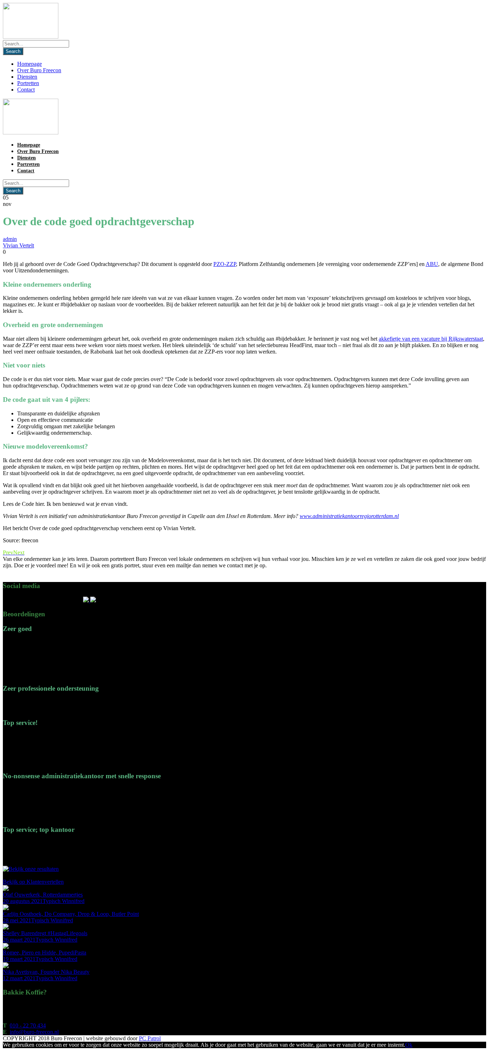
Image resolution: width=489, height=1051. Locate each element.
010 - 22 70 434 (28, 1025)
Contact (26, 90)
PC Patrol (150, 1038)
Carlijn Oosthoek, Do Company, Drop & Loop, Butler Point (71, 914)
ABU (432, 264)
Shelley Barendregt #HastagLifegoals (45, 933)
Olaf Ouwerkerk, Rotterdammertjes (43, 895)
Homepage (29, 64)
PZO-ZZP (224, 264)
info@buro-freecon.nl (34, 1032)
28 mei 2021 (17, 920)
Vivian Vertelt (18, 245)
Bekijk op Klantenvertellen (33, 882)
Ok (408, 1045)
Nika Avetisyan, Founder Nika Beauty (46, 972)
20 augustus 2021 (23, 901)
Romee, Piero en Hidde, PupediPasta (44, 952)
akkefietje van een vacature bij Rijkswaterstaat (431, 339)
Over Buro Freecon (39, 70)
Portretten (28, 83)
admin (10, 239)
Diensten (27, 77)
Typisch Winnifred (63, 901)
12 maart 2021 (19, 978)
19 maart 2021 (19, 959)
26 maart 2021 (19, 940)
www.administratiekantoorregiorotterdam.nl (349, 516)
